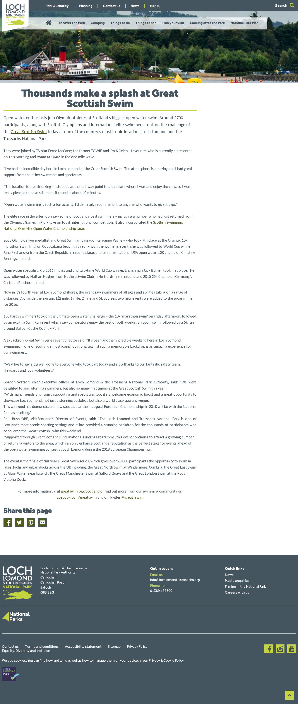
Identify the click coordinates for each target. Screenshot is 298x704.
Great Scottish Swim (29, 132)
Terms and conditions (42, 646)
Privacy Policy (137, 646)
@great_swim (132, 498)
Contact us (111, 6)
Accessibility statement (83, 646)
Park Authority (57, 6)
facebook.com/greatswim (76, 498)
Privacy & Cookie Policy (166, 660)
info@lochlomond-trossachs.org (175, 580)
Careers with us (237, 592)
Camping (98, 23)
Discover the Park (71, 23)
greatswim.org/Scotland (80, 491)
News (135, 6)
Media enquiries (237, 581)
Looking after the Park (207, 23)
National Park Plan (245, 23)
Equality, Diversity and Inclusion (26, 651)
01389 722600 (161, 591)
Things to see (146, 23)
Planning (85, 6)
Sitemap (114, 646)
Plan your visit (173, 23)
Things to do (120, 23)
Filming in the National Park (245, 586)
